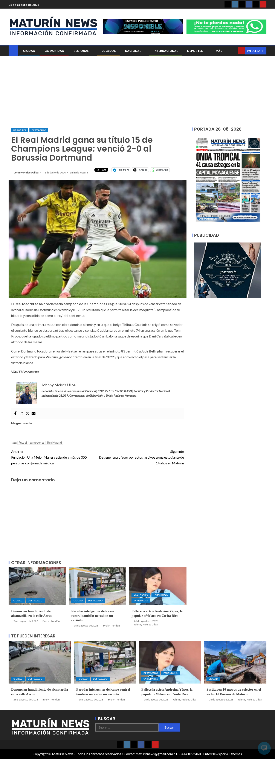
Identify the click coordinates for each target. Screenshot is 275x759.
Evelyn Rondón (51, 621)
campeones (37, 442)
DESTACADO (39, 130)
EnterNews (211, 754)
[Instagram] (21, 413)
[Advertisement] (137, 92)
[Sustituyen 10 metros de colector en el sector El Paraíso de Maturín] (235, 662)
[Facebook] (15, 413)
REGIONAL (81, 51)
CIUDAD (29, 51)
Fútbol (23, 442)
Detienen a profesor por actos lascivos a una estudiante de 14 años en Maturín (141, 457)
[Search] (234, 51)
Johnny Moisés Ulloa (26, 172)
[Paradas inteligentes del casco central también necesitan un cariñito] (97, 586)
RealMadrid (54, 442)
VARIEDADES (141, 600)
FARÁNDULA (161, 594)
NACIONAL (133, 51)
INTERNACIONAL (166, 51)
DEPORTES (195, 51)
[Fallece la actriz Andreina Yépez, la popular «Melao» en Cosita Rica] (157, 586)
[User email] (33, 413)
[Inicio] (13, 50)
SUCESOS (108, 51)
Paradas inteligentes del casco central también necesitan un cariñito (92, 615)
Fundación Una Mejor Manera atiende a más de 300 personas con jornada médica (49, 457)
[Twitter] (27, 413)
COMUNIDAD (54, 51)
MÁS (218, 51)
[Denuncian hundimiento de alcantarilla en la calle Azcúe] (37, 586)
